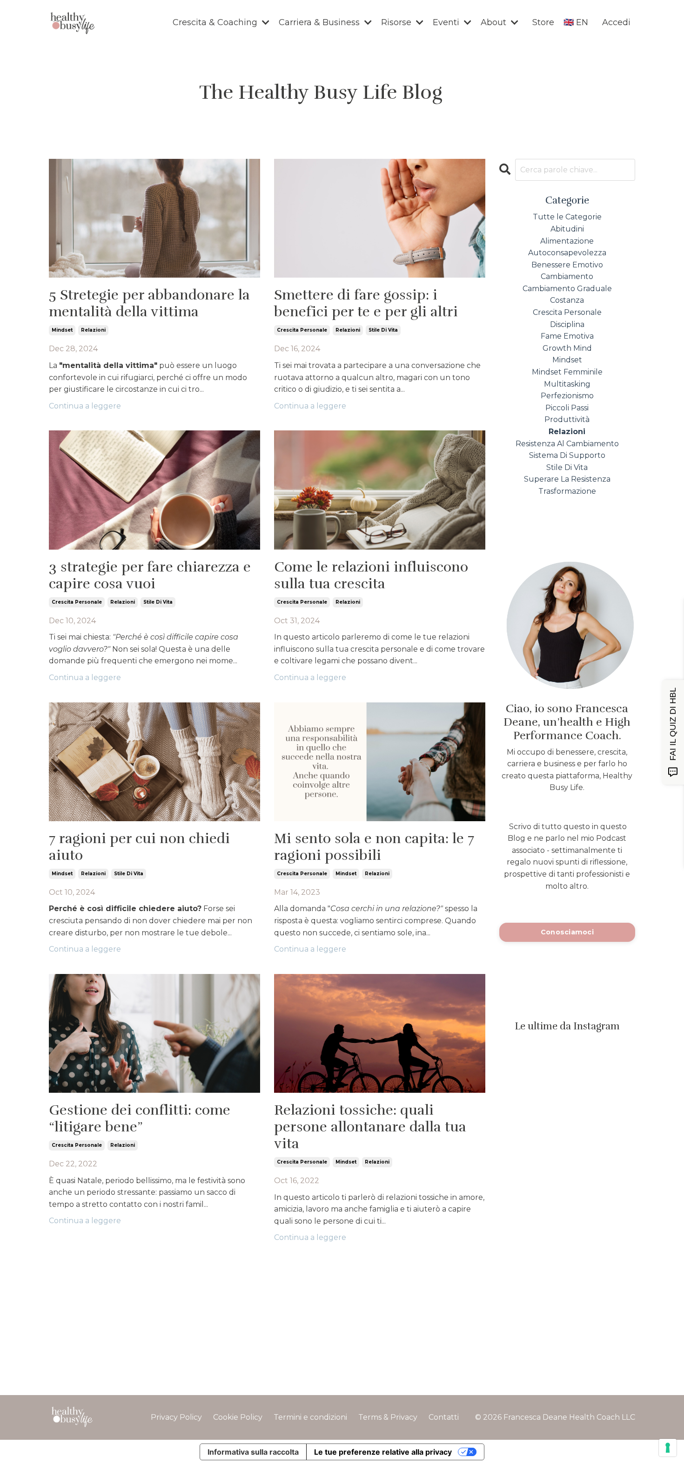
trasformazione (567, 491)
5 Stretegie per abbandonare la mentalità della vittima (149, 303)
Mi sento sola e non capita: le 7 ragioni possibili (374, 847)
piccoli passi (567, 407)
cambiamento (567, 276)
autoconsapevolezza (567, 252)
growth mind (567, 348)
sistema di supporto (567, 455)
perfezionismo (567, 395)
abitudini (567, 229)
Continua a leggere (85, 406)
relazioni (93, 330)
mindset (62, 330)
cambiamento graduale (567, 288)
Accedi (616, 22)
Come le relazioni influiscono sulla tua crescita (371, 575)
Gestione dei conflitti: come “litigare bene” (139, 1119)
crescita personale (302, 330)
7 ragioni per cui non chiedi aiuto (139, 847)
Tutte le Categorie (567, 216)
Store (543, 22)
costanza (567, 300)
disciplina (567, 324)
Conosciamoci (567, 932)
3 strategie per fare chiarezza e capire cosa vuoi (150, 575)
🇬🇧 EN (575, 22)
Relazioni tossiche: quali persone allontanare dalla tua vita (370, 1127)
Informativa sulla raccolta (253, 1452)
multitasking (567, 384)
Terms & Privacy (387, 1417)
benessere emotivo (567, 264)
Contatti (444, 1417)
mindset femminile (567, 372)
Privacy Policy (176, 1417)
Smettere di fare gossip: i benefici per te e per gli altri (366, 303)
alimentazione (567, 241)
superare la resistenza (567, 479)
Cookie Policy (237, 1417)
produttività (567, 419)
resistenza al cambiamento (567, 443)
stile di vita (383, 330)
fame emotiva (567, 336)
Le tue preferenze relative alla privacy (383, 1452)
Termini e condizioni (310, 1417)
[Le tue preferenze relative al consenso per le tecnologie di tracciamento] (668, 1448)
